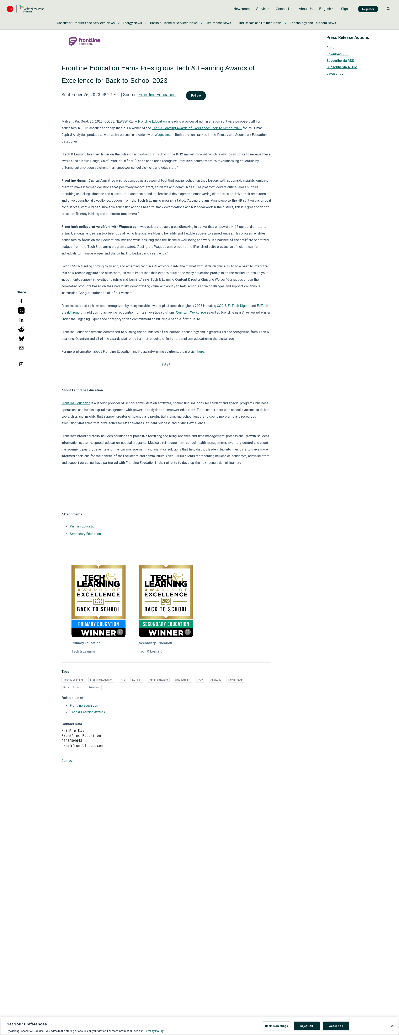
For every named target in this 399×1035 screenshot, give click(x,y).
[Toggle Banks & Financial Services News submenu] (202, 23)
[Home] (25, 8)
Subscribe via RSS (340, 61)
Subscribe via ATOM (341, 67)
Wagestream (164, 135)
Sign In (346, 9)
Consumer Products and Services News (86, 23)
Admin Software (158, 679)
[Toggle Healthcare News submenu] (235, 23)
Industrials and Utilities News (260, 23)
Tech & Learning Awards (87, 712)
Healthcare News (218, 23)
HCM (200, 679)
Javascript (334, 74)
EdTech (136, 679)
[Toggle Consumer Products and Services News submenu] (119, 23)
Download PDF (337, 54)
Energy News (132, 23)
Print (330, 48)
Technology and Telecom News (313, 23)
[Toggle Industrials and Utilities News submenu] (285, 23)
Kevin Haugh (235, 679)
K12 (123, 679)
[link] (242, 9)
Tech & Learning (83, 651)
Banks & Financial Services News (174, 23)
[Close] (392, 1025)
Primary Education (83, 526)
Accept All (336, 1025)
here (200, 352)
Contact (68, 761)
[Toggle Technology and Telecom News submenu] (340, 23)
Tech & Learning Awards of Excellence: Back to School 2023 (197, 128)
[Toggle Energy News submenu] (146, 23)
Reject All (306, 1025)
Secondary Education (85, 534)
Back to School (72, 687)
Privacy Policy (154, 1030)
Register (368, 9)
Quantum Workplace (191, 312)
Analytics (216, 679)
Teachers (94, 687)
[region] (199, 1026)
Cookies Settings (276, 1025)
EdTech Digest (239, 306)
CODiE (221, 306)
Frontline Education (157, 94)
